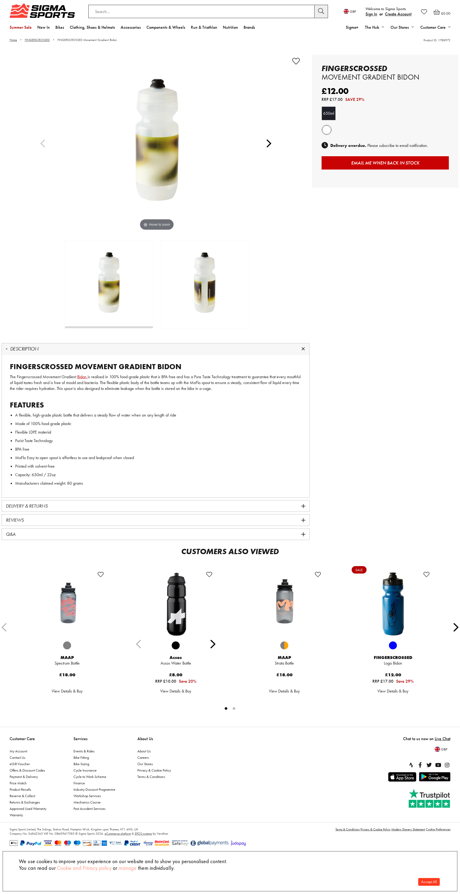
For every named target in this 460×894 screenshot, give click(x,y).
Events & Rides (84, 751)
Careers (143, 757)
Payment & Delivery (24, 776)
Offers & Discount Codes (27, 770)
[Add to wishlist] (296, 61)
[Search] (321, 11)
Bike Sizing (81, 763)
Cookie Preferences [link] (438, 829)
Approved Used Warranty (28, 808)
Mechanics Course (87, 802)
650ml (328, 113)
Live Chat (442, 738)
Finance (79, 783)
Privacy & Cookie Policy (154, 770)
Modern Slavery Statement (408, 829)
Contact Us (17, 757)
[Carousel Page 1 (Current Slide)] (226, 708)
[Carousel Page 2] (234, 708)
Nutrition (230, 27)
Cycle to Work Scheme (89, 776)
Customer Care (22, 738)
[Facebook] (420, 765)
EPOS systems (143, 833)
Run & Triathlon (204, 27)
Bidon (82, 377)
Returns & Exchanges (25, 802)
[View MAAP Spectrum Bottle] (67, 604)
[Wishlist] (424, 12)
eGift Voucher (20, 763)
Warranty (16, 815)
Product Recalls (20, 789)
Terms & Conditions (151, 776)
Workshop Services (87, 795)
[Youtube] (438, 765)
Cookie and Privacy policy (84, 868)
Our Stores (145, 763)
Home (13, 40)
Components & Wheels (165, 27)
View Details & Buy (67, 691)
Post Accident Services (89, 808)
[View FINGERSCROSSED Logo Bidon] (393, 604)
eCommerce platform (118, 833)
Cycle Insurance (85, 770)
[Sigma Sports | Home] (42, 10)
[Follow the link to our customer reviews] (430, 798)
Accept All (429, 882)
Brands (249, 27)
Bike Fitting (81, 757)
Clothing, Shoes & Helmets (92, 27)
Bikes (59, 27)
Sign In (371, 14)
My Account (18, 751)
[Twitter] (429, 765)
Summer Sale (21, 27)
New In (43, 27)
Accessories (131, 27)
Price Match (18, 783)
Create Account (398, 14)
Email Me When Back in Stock (385, 163)
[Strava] (411, 765)
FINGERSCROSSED (37, 40)
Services (80, 738)
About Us (145, 738)
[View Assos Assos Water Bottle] (175, 604)
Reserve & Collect (22, 795)
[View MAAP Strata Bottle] (284, 604)
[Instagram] (447, 765)
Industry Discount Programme (94, 789)
